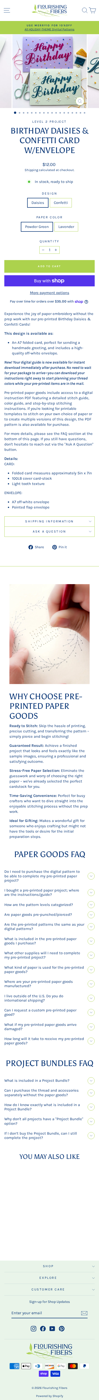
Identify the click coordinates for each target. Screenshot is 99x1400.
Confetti (61, 202)
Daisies (37, 202)
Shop (48, 1266)
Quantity (49, 241)
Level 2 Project (49, 121)
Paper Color (49, 217)
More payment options (49, 292)
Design (49, 193)
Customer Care (48, 1289)
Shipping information (49, 521)
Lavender (66, 226)
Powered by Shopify (49, 1396)
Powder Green (37, 226)
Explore (48, 1278)
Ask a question (49, 531)
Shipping (31, 170)
